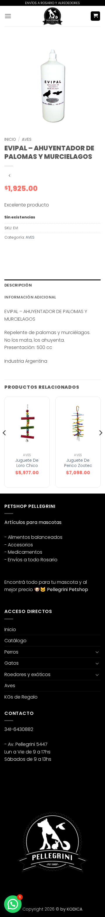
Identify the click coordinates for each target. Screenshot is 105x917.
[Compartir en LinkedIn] (62, 250)
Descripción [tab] (18, 285)
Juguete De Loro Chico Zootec (26, 465)
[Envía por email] (41, 250)
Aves (9, 685)
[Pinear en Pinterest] (52, 250)
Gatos (11, 663)
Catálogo (15, 640)
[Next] (100, 444)
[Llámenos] (41, 887)
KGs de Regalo (21, 697)
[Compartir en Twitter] (31, 250)
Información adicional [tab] (30, 297)
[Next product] (9, 175)
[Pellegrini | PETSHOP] (52, 16)
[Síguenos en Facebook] (10, 887)
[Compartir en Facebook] (20, 250)
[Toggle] (97, 651)
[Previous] (4, 444)
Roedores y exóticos (27, 674)
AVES (27, 139)
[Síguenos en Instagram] (20, 887)
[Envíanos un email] (31, 887)
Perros (11, 652)
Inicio (10, 139)
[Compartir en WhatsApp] (10, 250)
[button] (7, 16)
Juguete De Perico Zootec (78, 463)
